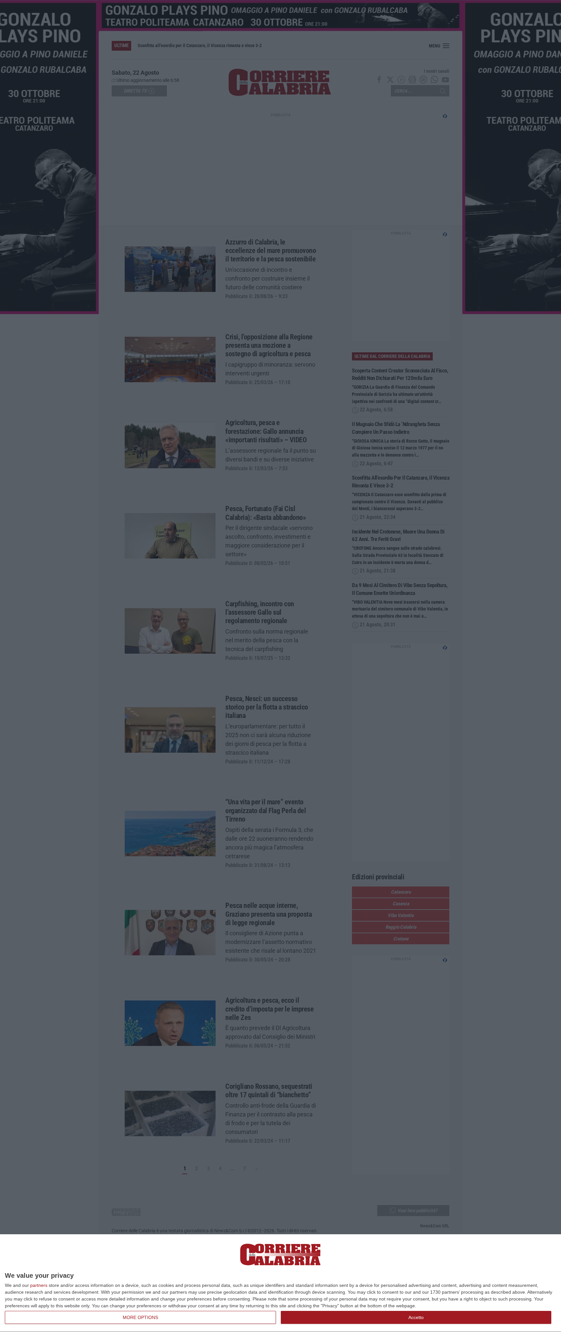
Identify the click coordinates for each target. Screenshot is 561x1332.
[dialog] (280, 1283)
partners (38, 1285)
